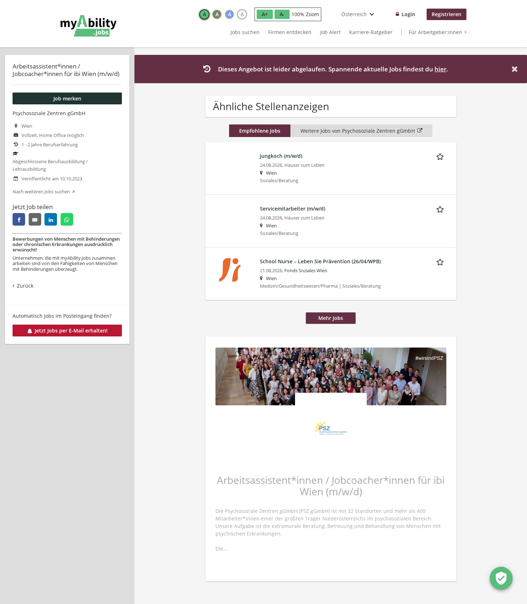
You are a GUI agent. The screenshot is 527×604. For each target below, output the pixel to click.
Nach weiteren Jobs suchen (41, 192)
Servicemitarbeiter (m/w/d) (292, 208)
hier (440, 69)
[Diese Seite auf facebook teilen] (19, 219)
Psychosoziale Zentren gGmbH (49, 113)
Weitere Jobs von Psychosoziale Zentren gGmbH (357, 130)
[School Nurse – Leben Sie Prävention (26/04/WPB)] (230, 269)
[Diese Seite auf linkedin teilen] (50, 219)
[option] (204, 14)
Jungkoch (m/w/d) (281, 155)
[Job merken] (441, 156)
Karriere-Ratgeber (371, 32)
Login (408, 14)
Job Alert (330, 32)
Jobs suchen (245, 32)
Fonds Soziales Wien (305, 271)
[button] (515, 69)
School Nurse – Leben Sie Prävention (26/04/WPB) (320, 261)
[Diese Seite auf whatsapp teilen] (67, 219)
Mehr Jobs (330, 318)
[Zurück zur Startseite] (89, 26)
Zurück (25, 285)
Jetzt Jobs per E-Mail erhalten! (71, 330)
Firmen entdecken (290, 32)
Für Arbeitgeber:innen (435, 32)
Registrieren (446, 14)
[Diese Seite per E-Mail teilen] (35, 219)
